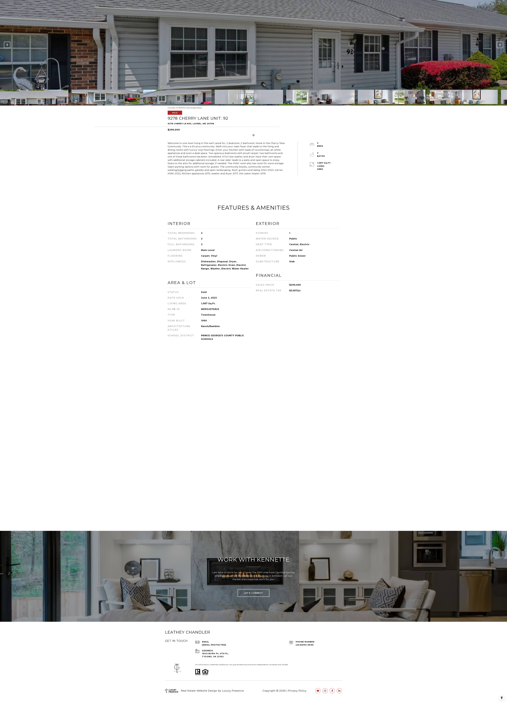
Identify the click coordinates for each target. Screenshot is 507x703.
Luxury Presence (233, 690)
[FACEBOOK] (332, 690)
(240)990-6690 (305, 645)
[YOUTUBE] (318, 690)
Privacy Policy (297, 690)
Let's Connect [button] (253, 593)
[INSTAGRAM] (325, 690)
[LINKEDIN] (339, 690)
